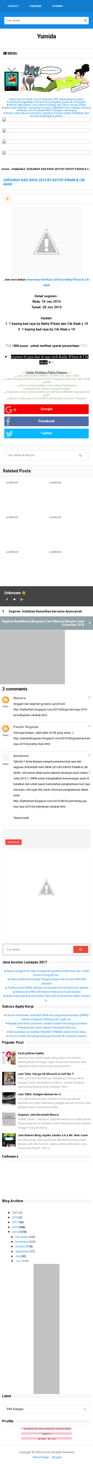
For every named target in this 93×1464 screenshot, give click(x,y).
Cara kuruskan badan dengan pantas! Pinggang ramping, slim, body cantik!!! (48, 380)
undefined (12, 482)
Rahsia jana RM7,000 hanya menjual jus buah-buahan (48, 991)
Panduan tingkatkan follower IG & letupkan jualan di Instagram (47, 102)
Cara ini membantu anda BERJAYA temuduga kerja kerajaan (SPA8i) (47, 1015)
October (20, 1246)
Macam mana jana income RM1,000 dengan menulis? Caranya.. (48, 398)
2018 (15, 1217)
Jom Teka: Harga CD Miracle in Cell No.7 (45, 1074)
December (22, 1237)
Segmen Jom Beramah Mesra (38, 1114)
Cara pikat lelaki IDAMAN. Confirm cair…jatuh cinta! (48, 375)
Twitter (46, 433)
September (22, 1251)
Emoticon (13, 842)
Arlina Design (41, 1457)
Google (47, 409)
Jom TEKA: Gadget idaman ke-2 (39, 1094)
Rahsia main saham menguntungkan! (48, 388)
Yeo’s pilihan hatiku (31, 1053)
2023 (15, 1212)
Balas (6, 706)
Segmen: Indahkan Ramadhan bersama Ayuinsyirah (45, 611)
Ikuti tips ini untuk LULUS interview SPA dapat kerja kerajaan (47, 99)
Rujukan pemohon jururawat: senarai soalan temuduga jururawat (47, 1023)
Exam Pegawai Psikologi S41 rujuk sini (47, 1019)
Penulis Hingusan (25, 727)
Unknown (12, 593)
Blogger (57, 1457)
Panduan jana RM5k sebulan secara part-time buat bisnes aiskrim (48, 987)
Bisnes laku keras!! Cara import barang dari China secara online (47, 104)
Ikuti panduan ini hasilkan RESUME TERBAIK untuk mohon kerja (47, 1031)
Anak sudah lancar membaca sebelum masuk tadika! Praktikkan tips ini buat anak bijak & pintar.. (47, 114)
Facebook (46, 421)
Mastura (19, 698)
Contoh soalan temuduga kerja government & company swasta (47, 1036)
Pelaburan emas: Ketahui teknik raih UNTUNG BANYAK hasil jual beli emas (47, 393)
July (18, 1256)
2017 (15, 1222)
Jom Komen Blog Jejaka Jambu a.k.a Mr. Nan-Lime (53, 1135)
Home (5, 169)
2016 (15, 1227)
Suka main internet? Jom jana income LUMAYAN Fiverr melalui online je (47, 107)
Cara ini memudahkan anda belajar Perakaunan (48, 385)
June (18, 1261)
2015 (15, 1232)
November (22, 1241)
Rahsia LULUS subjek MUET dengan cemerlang (47, 110)
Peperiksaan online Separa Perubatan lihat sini (47, 1027)
